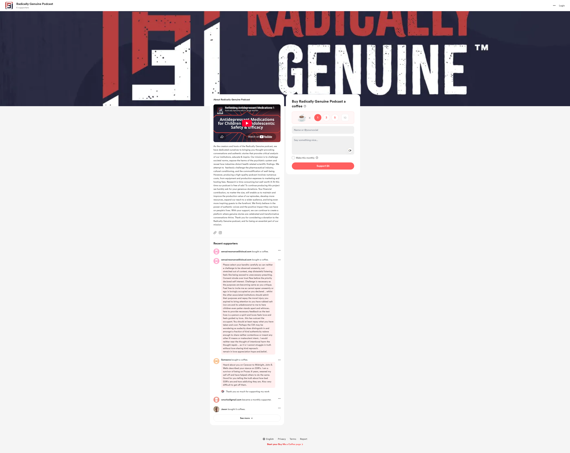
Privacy (282, 439)
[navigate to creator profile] (9, 5)
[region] (323, 134)
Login (562, 5)
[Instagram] (220, 232)
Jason (224, 409)
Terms (293, 439)
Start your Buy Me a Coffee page (284, 444)
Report (303, 439)
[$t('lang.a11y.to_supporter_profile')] (222, 391)
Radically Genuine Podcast (34, 4)
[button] (554, 5)
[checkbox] (303, 158)
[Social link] (214, 232)
